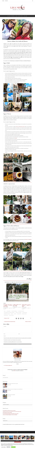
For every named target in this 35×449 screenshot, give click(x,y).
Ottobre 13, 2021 (7, 318)
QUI (14, 370)
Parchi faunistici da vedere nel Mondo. (11, 394)
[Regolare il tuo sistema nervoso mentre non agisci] (32, 437)
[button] (8, 88)
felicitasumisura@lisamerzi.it (8, 365)
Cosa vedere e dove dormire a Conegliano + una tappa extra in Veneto (7, 305)
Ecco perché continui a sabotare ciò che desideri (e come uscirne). (10, 413)
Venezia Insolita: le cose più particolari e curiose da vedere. (26, 305)
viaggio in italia (6, 315)
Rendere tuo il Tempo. (28, 321)
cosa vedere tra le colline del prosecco (9, 312)
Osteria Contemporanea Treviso (20, 126)
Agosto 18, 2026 (9, 390)
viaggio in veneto (11, 315)
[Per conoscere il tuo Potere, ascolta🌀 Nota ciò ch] (28, 437)
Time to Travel (15, 38)
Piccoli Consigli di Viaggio (9, 38)
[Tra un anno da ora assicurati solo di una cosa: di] (24, 437)
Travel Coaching (20, 38)
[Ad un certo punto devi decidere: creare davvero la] (7, 437)
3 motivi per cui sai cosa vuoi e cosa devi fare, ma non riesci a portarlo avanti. (15, 389)
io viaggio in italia (24, 312)
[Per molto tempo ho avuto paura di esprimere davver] (11, 437)
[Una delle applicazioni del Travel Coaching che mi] (3, 437)
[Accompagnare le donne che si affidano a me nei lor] (15, 437)
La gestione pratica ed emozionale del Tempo (9, 321)
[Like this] (30, 318)
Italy (3, 38)
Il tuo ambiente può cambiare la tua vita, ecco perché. (13, 383)
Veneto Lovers (26, 38)
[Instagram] (17, 432)
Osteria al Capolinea (28, 239)
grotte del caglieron (18, 312)
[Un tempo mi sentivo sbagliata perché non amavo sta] (20, 437)
